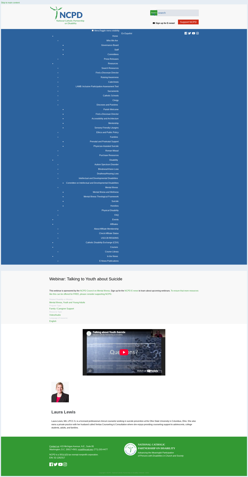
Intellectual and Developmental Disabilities (98, 178)
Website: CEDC (144, 473)
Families (114, 137)
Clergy (116, 100)
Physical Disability (110, 210)
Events (115, 219)
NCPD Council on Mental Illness (95, 291)
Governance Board (110, 45)
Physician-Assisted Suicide (106, 146)
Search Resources (110, 68)
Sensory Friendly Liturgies (107, 128)
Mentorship (113, 123)
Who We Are (112, 40)
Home (115, 36)
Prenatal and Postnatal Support (104, 141)
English (52, 321)
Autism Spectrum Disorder (107, 164)
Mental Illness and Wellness (106, 192)
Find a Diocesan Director (107, 73)
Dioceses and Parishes (107, 105)
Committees (113, 54)
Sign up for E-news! (165, 23)
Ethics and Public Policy (107, 132)
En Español (126, 33)
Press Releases (111, 59)
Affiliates (114, 224)
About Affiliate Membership (106, 229)
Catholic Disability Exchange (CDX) (102, 242)
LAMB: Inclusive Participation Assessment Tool (97, 86)
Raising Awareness (110, 77)
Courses (114, 247)
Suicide (115, 201)
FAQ (116, 215)
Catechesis (113, 82)
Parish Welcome (111, 109)
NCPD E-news (131, 291)
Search (153, 8)
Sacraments (113, 91)
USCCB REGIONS (110, 238)
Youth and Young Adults (74, 302)
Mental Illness (111, 187)
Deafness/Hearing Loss (108, 174)
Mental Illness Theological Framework (101, 196)
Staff (116, 50)
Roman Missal (112, 151)
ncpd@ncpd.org (85, 449)
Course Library (112, 252)
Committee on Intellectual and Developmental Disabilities (92, 183)
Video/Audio (55, 315)
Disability (113, 160)
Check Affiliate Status (109, 233)
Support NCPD (188, 22)
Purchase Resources (109, 155)
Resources (113, 63)
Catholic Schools (111, 96)
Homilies (114, 206)
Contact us (54, 446)
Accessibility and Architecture (105, 118)
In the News (112, 256)
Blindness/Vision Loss (108, 169)
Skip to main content (10, 3)
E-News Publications (109, 261)
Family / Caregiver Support (61, 309)
